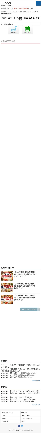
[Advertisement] (20, 133)
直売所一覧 (24, 413)
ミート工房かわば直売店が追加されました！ (23, 375)
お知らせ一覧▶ (36, 405)
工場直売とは (5, 421)
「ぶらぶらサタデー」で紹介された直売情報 (23, 399)
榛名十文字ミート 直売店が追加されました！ (23, 373)
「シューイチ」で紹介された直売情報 (21, 397)
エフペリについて (6, 415)
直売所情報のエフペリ (6, 12)
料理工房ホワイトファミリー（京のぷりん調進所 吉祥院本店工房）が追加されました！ (20, 370)
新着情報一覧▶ (36, 380)
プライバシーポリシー (26, 418)
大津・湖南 (29, 12)
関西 (21, 12)
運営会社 (23, 421)
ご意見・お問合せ (25, 415)
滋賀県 (24, 12)
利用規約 (4, 418)
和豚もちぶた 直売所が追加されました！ (21, 377)
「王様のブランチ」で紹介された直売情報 (22, 401)
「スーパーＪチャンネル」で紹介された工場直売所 (24, 391)
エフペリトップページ (7, 413)
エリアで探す (15, 12)
